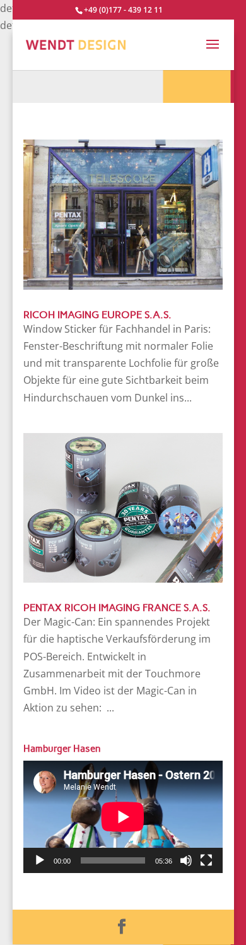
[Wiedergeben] (39, 860)
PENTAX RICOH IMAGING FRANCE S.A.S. (117, 608)
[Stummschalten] (186, 860)
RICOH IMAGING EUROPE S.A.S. (97, 315)
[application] (123, 817)
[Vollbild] (206, 860)
